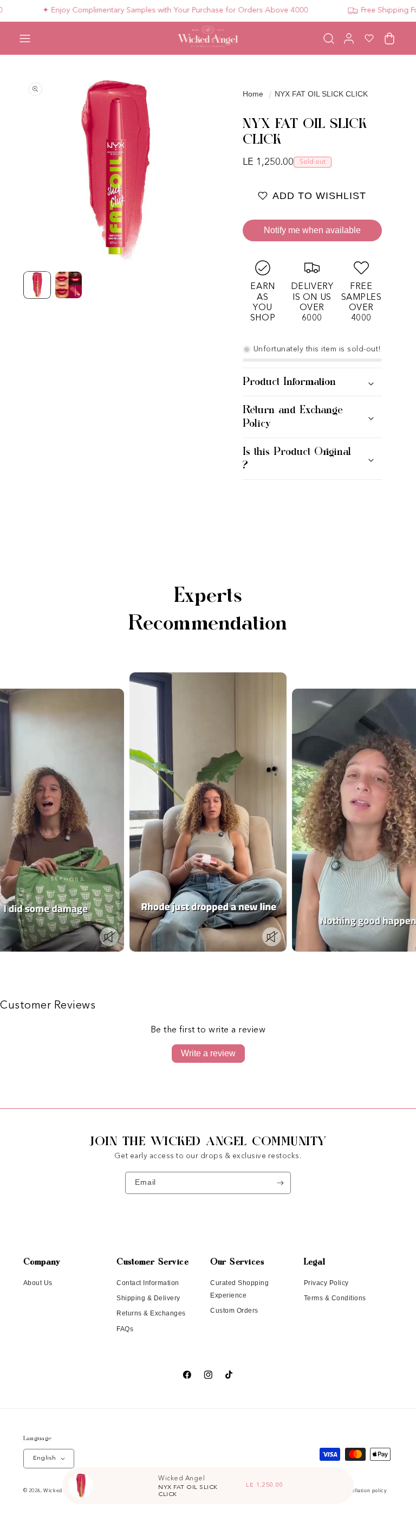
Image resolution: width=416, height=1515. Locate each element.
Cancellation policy (363, 1490)
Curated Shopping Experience (239, 1289)
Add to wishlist (319, 195)
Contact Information (147, 1283)
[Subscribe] (280, 1182)
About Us (38, 1283)
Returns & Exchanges (151, 1313)
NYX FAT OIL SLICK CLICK (321, 93)
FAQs (124, 1329)
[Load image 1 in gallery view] (37, 285)
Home (253, 93)
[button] (25, 38)
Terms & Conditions (335, 1298)
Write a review (208, 1053)
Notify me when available (312, 230)
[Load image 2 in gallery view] (68, 285)
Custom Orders (234, 1310)
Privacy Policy (326, 1283)
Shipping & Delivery (148, 1298)
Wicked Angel (60, 1490)
